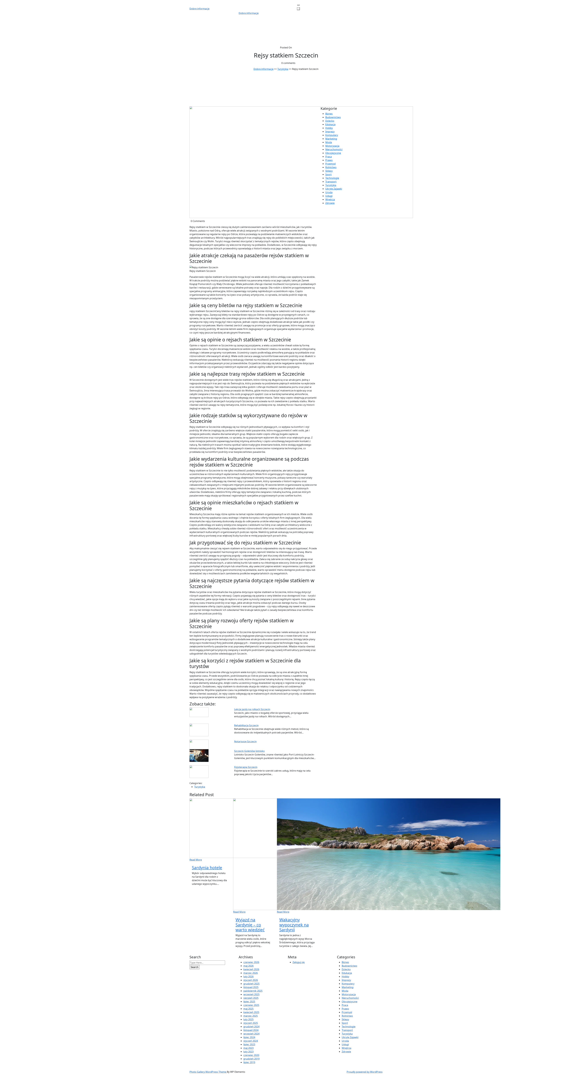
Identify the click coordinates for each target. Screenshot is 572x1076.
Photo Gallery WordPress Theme (208, 1071)
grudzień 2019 (251, 1058)
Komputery (331, 135)
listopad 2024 (250, 1030)
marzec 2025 (250, 1015)
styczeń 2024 (250, 1040)
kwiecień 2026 (251, 969)
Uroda (328, 192)
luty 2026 (248, 976)
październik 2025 (252, 990)
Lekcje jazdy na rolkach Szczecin (252, 709)
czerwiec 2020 (251, 1055)
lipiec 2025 (249, 1001)
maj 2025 (248, 1008)
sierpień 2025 (250, 998)
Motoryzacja (332, 145)
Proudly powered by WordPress (365, 1071)
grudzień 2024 (251, 1026)
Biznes (329, 113)
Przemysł (330, 163)
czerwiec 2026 (251, 962)
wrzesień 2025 (251, 994)
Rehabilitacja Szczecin (246, 725)
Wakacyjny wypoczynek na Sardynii (294, 924)
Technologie (332, 178)
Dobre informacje (199, 8)
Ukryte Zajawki (333, 188)
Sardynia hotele (207, 867)
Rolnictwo (330, 167)
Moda (328, 142)
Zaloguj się (299, 962)
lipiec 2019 (249, 1062)
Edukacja (330, 124)
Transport (330, 181)
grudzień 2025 (251, 983)
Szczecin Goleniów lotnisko (249, 751)
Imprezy (330, 131)
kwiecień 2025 (251, 1012)
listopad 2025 (250, 987)
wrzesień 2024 (251, 1033)
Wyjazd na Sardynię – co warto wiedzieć (250, 924)
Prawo (329, 160)
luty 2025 (248, 1019)
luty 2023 (248, 1051)
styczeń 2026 (250, 980)
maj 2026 (248, 965)
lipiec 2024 (249, 1037)
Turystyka (282, 69)
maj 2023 (248, 1048)
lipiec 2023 (249, 1044)
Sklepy (329, 170)
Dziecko (329, 120)
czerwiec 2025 (251, 1005)
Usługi (328, 196)
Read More (195, 859)
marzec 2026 (250, 973)
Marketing (331, 138)
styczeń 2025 (250, 1023)
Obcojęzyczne (333, 153)
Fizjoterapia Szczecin (245, 767)
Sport (328, 174)
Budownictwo (333, 117)
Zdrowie (330, 203)
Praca (328, 156)
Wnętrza (330, 199)
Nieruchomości (333, 149)
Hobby (329, 128)
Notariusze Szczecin (245, 741)
